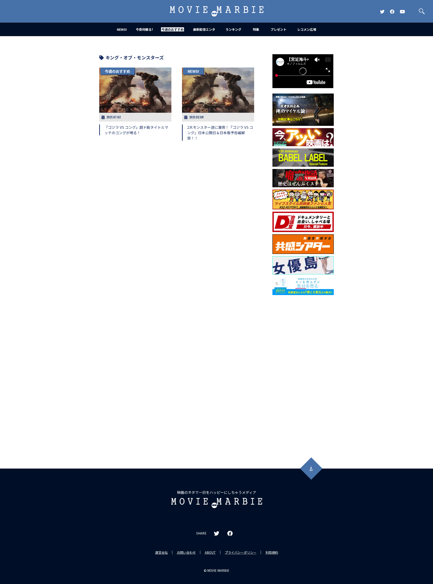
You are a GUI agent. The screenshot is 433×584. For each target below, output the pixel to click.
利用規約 (271, 552)
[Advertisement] (303, 370)
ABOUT (210, 552)
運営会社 (161, 552)
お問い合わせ (186, 552)
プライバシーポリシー (240, 552)
